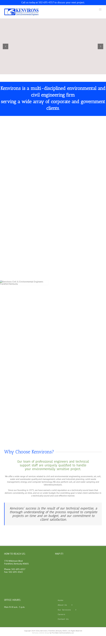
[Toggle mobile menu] (100, 9)
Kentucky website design (40, 633)
